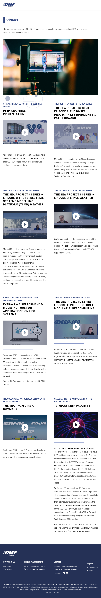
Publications (8, 570)
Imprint (90, 564)
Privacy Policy (92, 567)
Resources (7, 566)
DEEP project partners (69, 570)
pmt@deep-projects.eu (69, 566)
